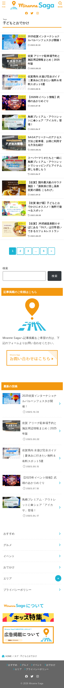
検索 (5, 268)
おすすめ (9, 533)
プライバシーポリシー (17, 589)
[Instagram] (37, 13)
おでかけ (9, 567)
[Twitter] (32, 13)
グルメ (7, 544)
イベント (9, 556)
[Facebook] (26, 13)
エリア (7, 578)
